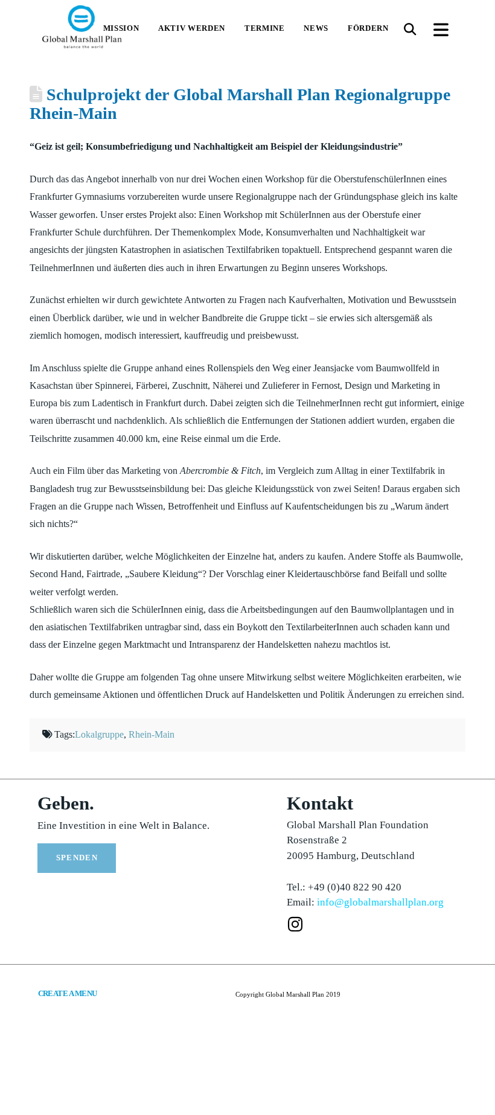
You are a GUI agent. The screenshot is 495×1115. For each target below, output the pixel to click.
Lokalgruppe (99, 734)
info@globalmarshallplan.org (380, 902)
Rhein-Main (151, 734)
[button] (410, 29)
